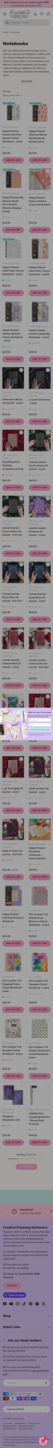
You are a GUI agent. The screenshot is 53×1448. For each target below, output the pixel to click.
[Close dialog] (51, 709)
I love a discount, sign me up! (40, 729)
